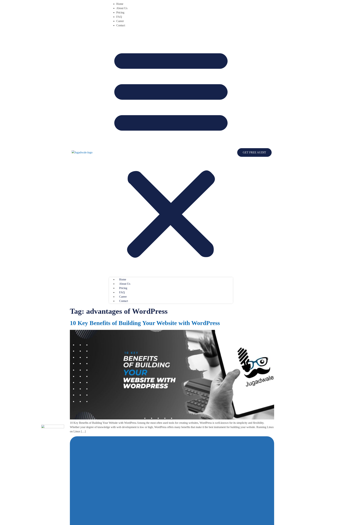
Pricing (120, 12)
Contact (120, 25)
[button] (171, 152)
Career (120, 21)
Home (119, 3)
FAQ (119, 16)
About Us (121, 8)
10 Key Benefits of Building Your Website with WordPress (145, 323)
